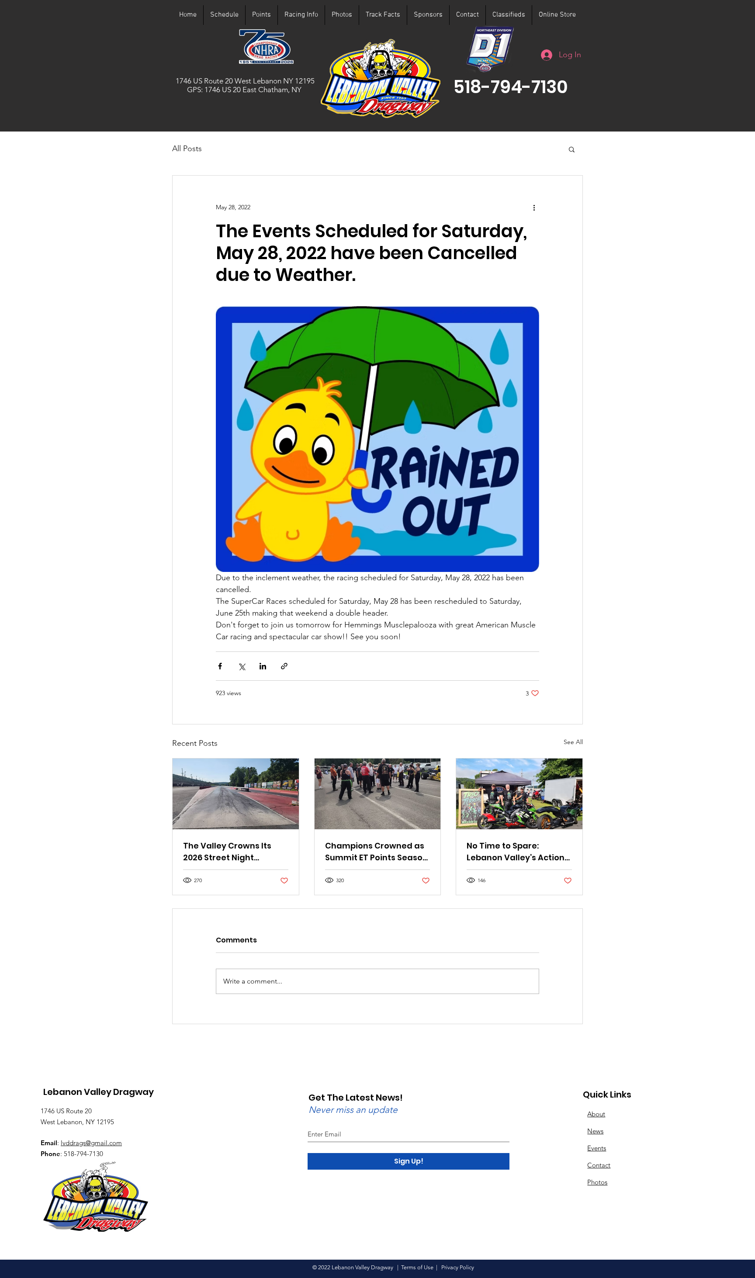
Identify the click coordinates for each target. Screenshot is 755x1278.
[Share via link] (284, 666)
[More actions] (534, 207)
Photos (597, 1182)
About (596, 1114)
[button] (510, 87)
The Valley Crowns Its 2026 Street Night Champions (227, 851)
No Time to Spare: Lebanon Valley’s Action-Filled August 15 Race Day (518, 851)
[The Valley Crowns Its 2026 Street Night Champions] (236, 793)
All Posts (187, 148)
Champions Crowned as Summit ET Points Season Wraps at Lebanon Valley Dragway (376, 851)
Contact (598, 1165)
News (595, 1131)
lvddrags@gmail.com (91, 1143)
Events (596, 1148)
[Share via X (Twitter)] (241, 666)
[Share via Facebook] (220, 666)
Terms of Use (417, 1267)
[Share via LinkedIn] (263, 666)
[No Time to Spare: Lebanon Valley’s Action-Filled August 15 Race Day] (519, 793)
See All (573, 742)
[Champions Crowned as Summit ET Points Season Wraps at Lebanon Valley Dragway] (378, 793)
